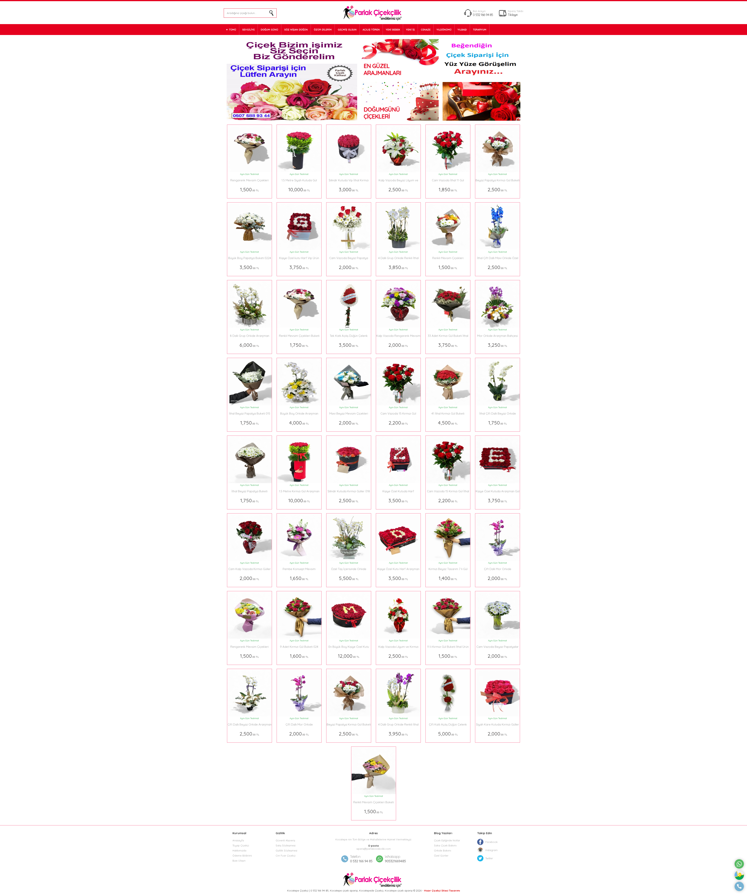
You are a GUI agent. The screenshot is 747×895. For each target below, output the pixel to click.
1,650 (299, 578)
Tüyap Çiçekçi (240, 845)
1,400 (448, 578)
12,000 (348, 656)
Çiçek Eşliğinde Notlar (447, 840)
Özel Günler (441, 855)
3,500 (249, 267)
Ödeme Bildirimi (242, 855)
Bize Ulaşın (238, 860)
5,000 (448, 734)
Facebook (491, 841)
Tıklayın (513, 15)
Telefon (355, 856)
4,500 (448, 423)
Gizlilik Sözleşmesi (286, 850)
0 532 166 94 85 (483, 15)
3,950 (398, 734)
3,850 (398, 267)
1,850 (448, 189)
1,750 (299, 345)
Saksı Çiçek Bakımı (445, 845)
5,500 (349, 578)
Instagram (491, 850)
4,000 (299, 423)
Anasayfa (238, 840)
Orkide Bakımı (442, 850)
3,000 (349, 189)
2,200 (398, 423)
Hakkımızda (239, 850)
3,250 (497, 345)
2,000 (349, 267)
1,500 (249, 189)
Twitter (489, 858)
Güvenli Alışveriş (285, 840)
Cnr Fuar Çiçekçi (285, 855)
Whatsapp (392, 856)
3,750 (299, 267)
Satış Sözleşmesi (285, 845)
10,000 (299, 189)
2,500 (398, 189)
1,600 (299, 656)
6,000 (249, 345)
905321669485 (395, 858)
